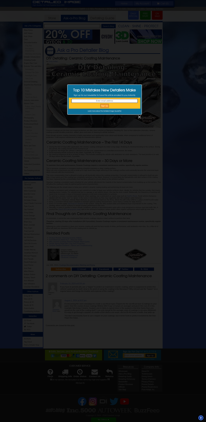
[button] (200, 417)
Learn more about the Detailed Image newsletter (104, 111)
